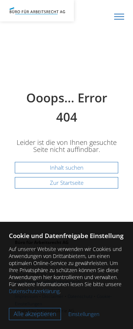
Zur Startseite (66, 182)
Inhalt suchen (66, 167)
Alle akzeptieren (35, 314)
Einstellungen (83, 314)
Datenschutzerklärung (34, 291)
